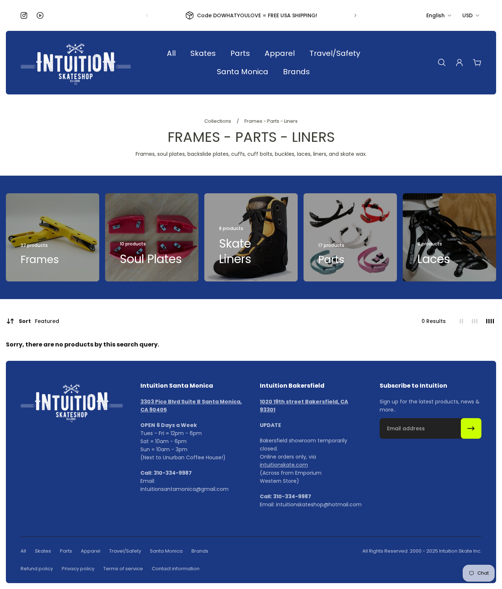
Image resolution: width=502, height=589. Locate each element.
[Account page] (459, 62)
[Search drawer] (442, 62)
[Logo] (76, 62)
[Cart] (477, 62)
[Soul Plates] (151, 237)
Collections (218, 121)
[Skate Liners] (251, 237)
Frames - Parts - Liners (271, 121)
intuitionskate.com (284, 464)
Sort (39, 321)
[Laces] (449, 237)
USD (467, 15)
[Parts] (350, 237)
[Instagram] (24, 15)
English (435, 15)
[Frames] (52, 237)
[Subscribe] (471, 428)
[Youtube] (40, 15)
